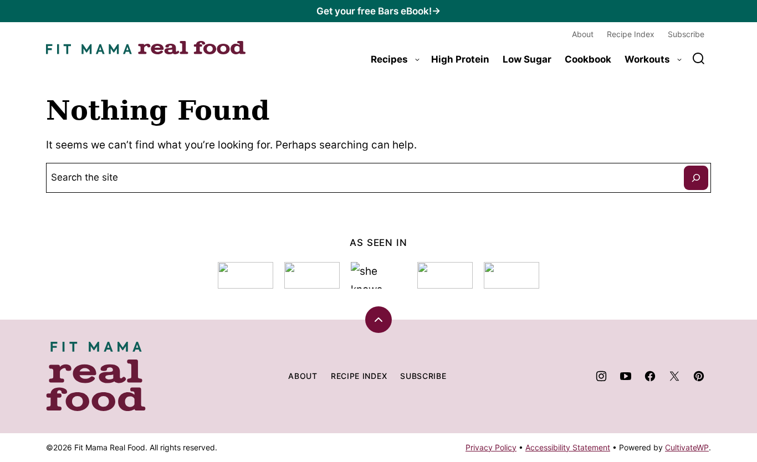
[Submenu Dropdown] (417, 60)
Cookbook (588, 59)
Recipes (389, 59)
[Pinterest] (699, 376)
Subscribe (686, 34)
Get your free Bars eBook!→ (378, 11)
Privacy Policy (491, 447)
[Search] (699, 59)
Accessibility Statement (567, 447)
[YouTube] (625, 376)
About (583, 34)
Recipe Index (630, 34)
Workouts (647, 59)
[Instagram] (601, 376)
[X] (674, 376)
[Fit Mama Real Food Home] (145, 47)
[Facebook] (650, 376)
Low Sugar (527, 59)
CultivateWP (687, 447)
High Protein (460, 59)
